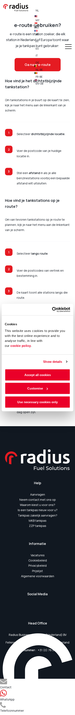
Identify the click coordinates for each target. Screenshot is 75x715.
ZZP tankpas (37, 526)
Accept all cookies (37, 374)
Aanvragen (37, 494)
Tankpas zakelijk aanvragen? (37, 515)
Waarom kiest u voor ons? (37, 505)
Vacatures (38, 555)
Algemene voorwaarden (37, 576)
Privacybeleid (37, 565)
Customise (35, 388)
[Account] (59, 47)
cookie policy (20, 345)
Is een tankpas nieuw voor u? (38, 510)
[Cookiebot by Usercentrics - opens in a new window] (53, 309)
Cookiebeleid (37, 560)
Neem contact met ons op (37, 500)
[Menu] (68, 47)
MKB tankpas (37, 521)
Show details (52, 361)
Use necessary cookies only (37, 402)
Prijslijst (37, 571)
